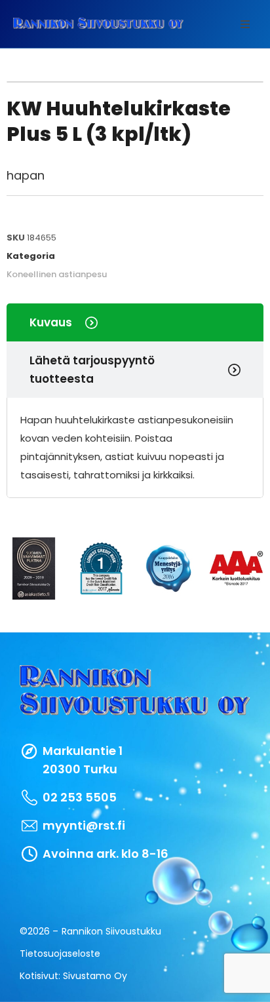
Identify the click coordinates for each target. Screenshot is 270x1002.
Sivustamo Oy (95, 975)
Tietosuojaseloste (60, 953)
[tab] (135, 322)
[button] (245, 24)
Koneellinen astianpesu (57, 274)
